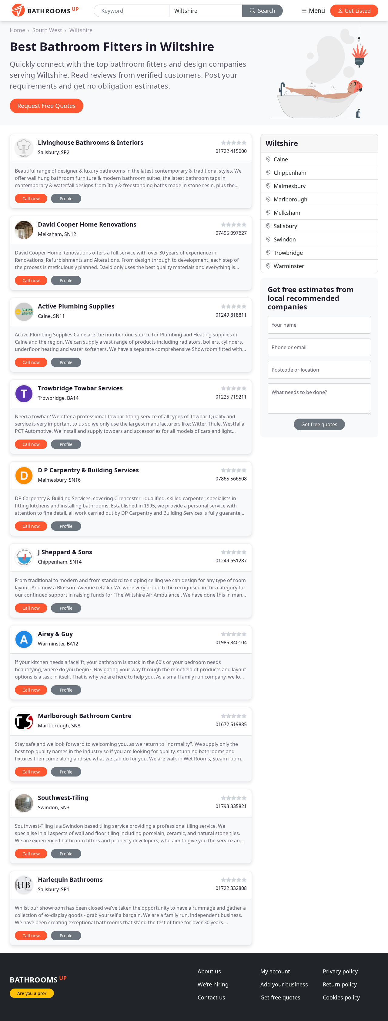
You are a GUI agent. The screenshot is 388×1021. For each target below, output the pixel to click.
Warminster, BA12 (58, 643)
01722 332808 (231, 888)
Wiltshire (80, 30)
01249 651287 (231, 560)
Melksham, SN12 (57, 234)
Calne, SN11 (51, 316)
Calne (280, 159)
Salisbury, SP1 (53, 889)
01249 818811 (231, 315)
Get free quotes (319, 424)
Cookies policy (341, 997)
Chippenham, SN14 (60, 561)
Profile (66, 198)
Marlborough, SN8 (59, 725)
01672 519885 (231, 724)
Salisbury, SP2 (53, 152)
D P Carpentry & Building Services (88, 470)
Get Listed (357, 10)
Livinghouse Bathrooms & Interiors (90, 142)
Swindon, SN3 (53, 807)
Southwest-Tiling (63, 798)
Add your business (284, 984)
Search (265, 10)
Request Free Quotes (46, 106)
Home (17, 30)
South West (47, 30)
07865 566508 (231, 478)
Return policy (340, 984)
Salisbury (284, 226)
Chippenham (289, 172)
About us (209, 971)
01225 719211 (231, 396)
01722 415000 (231, 151)
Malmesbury (289, 186)
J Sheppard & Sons (65, 552)
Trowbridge (287, 252)
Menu (316, 10)
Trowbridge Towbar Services (80, 388)
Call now (31, 198)
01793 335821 (231, 806)
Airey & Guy (55, 634)
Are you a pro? (31, 993)
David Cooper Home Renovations (87, 224)
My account (275, 971)
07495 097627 (231, 233)
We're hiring (213, 984)
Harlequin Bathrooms (70, 879)
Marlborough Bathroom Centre (85, 716)
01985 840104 (231, 642)
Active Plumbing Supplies (76, 306)
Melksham (286, 212)
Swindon (284, 239)
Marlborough (289, 199)
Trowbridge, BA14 (58, 398)
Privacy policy (340, 971)
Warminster (288, 266)
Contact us (211, 997)
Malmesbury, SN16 (59, 480)
